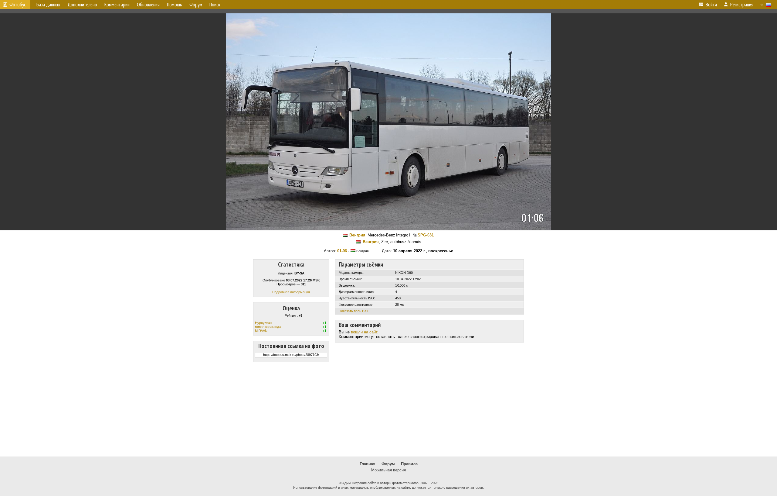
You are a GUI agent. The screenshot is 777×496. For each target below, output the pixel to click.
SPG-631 (426, 235)
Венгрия (357, 235)
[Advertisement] (388, 409)
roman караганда (268, 327)
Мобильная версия (388, 470)
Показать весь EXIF (354, 311)
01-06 (342, 251)
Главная (367, 464)
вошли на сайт (364, 332)
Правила (409, 464)
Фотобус (17, 4)
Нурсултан (263, 323)
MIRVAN (261, 330)
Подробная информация (291, 292)
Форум (388, 464)
